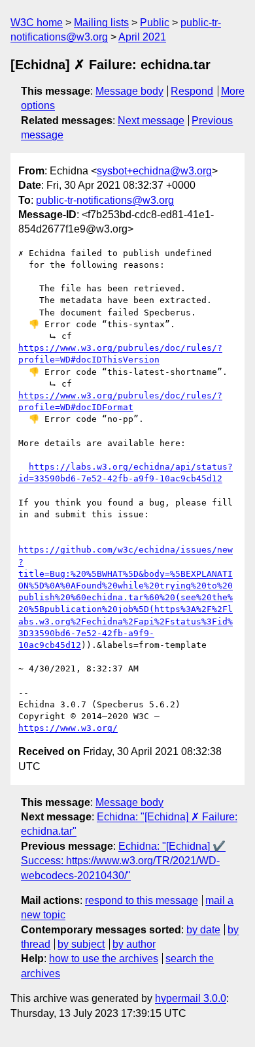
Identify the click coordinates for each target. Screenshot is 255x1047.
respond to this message (141, 900)
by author (134, 944)
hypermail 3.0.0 (190, 998)
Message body (129, 91)
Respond (192, 91)
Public (154, 22)
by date (203, 929)
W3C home (36, 22)
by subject (81, 944)
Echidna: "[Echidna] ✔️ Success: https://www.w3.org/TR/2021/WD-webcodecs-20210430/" (123, 861)
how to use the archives (103, 958)
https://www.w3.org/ (68, 728)
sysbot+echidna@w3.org (154, 170)
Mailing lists (101, 22)
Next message (151, 120)
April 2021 (142, 36)
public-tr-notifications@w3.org (105, 200)
